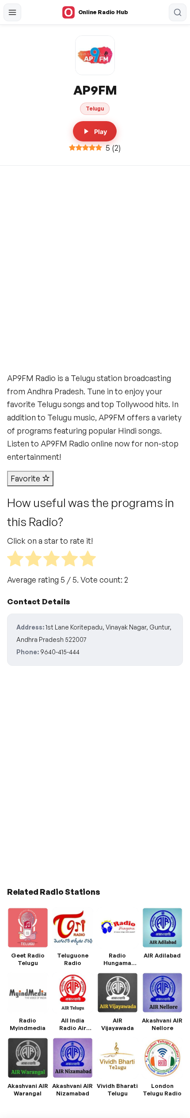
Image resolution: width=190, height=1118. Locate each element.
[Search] (177, 12)
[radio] (15, 560)
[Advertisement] (95, 265)
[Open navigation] (12, 12)
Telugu (95, 108)
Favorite (26, 478)
